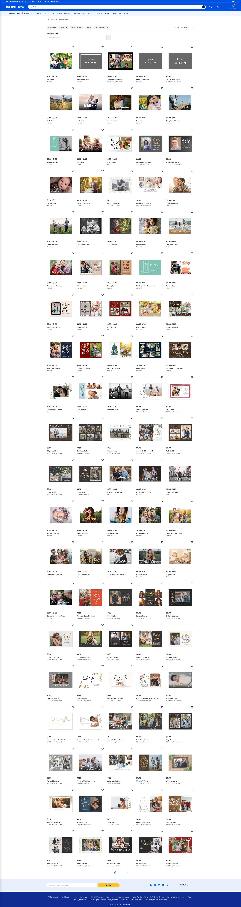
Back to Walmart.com (12, 1)
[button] (61, 47)
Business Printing (117, 13)
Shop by (126, 13)
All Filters (53, 27)
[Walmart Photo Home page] (15, 7)
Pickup (18, 13)
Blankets (66, 13)
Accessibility (148, 897)
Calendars (106, 13)
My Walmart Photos (43, 1)
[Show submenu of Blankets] (69, 13)
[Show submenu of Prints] (28, 13)
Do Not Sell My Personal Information (132, 900)
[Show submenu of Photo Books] (79, 13)
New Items (11, 13)
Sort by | (177, 27)
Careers (75, 897)
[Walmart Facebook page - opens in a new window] (151, 885)
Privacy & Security (80, 900)
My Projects (33, 1)
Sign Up (108, 885)
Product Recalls (137, 897)
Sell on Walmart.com (97, 897)
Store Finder (24, 1)
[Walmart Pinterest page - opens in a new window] (159, 885)
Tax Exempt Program (158, 897)
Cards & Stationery (36, 13)
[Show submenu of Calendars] (110, 13)
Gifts (83, 13)
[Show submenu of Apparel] (92, 13)
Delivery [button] (62, 27)
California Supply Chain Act (109, 900)
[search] (108, 37)
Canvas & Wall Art (56, 13)
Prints (26, 13)
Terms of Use (187, 897)
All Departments (53, 897)
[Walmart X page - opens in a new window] (155, 885)
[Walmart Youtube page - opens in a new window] (163, 885)
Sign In (233, 1)
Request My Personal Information (156, 900)
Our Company (84, 897)
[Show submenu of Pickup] (22, 13)
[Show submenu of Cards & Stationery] (41, 13)
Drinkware (98, 13)
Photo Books (75, 13)
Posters (46, 13)
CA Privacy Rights (93, 900)
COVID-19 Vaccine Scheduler (120, 897)
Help (210, 7)
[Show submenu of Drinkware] (101, 13)
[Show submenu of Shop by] (129, 13)
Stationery (51, 19)
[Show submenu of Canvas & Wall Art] (61, 13)
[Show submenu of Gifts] (85, 13)
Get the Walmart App (173, 897)
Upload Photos (54, 1)
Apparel (90, 13)
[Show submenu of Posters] (49, 13)
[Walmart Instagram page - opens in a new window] (167, 885)
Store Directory (65, 897)
